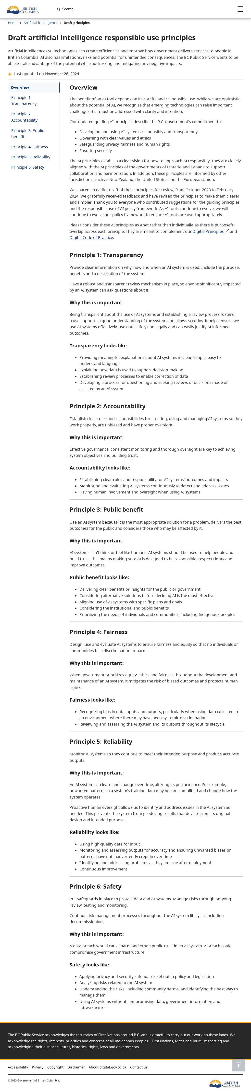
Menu (240, 9)
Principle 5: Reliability (30, 157)
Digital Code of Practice (91, 237)
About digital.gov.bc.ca (107, 1067)
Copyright (55, 1067)
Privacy (37, 1067)
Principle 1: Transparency (24, 100)
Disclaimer (76, 1067)
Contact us (139, 1067)
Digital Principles (208, 231)
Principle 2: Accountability (24, 117)
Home (12, 22)
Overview (20, 87)
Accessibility (18, 1067)
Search (68, 9)
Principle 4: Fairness (29, 147)
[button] (238, 1065)
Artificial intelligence (41, 22)
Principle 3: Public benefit (27, 134)
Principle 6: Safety (27, 167)
